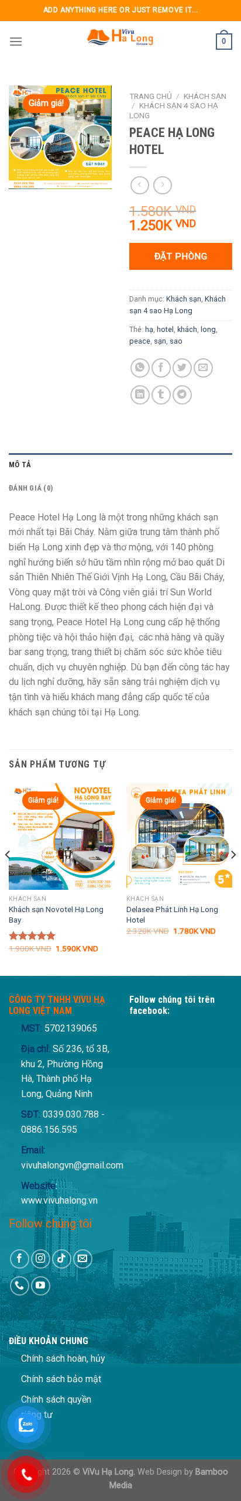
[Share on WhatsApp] (140, 368)
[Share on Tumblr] (161, 395)
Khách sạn (205, 96)
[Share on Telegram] (182, 395)
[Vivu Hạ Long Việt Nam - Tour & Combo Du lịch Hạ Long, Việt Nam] (119, 41)
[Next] (233, 878)
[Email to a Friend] (203, 368)
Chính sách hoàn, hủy (63, 1358)
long (208, 329)
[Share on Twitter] (182, 368)
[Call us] (19, 1286)
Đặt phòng (180, 256)
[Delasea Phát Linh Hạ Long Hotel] (179, 836)
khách (187, 329)
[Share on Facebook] (161, 368)
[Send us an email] (82, 1259)
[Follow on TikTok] (61, 1259)
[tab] (120, 465)
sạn (160, 341)
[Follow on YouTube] (40, 1286)
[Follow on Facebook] (19, 1259)
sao (176, 341)
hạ (149, 329)
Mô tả (20, 464)
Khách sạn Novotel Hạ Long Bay (56, 914)
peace (139, 341)
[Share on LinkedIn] (140, 395)
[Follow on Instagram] (40, 1259)
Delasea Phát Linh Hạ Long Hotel (172, 914)
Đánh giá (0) (31, 488)
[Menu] (16, 41)
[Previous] (8, 878)
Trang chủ (150, 96)
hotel (165, 329)
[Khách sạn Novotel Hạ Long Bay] (62, 836)
